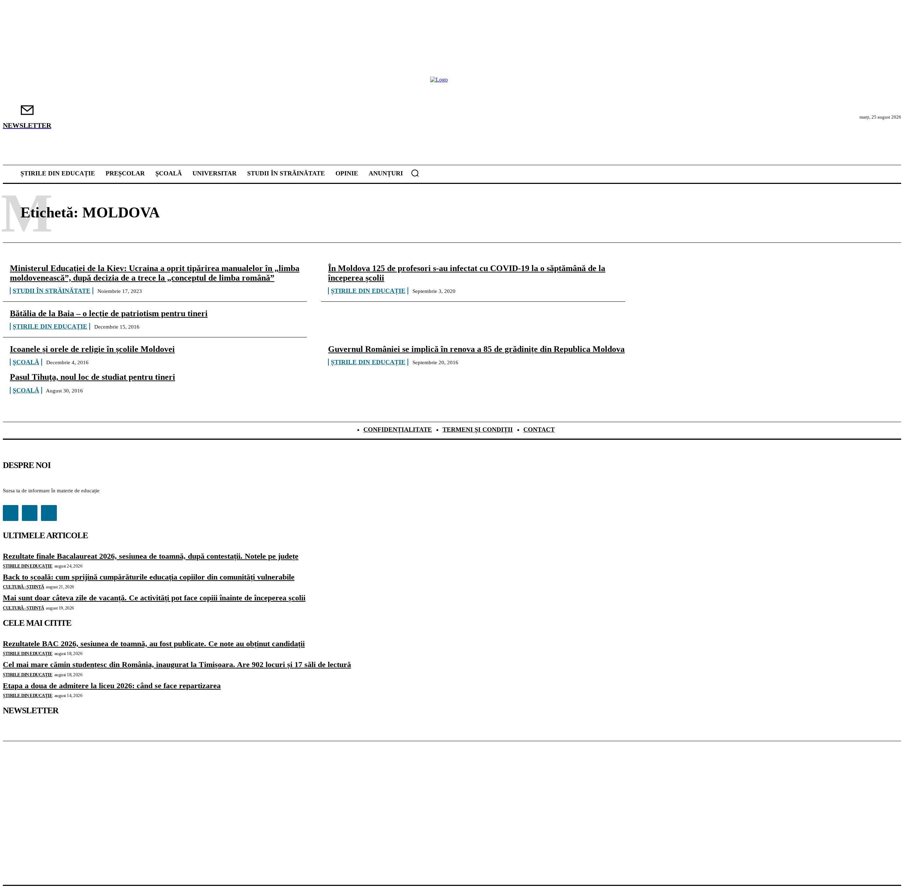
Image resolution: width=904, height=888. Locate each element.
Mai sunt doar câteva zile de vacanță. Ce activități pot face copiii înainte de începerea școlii (154, 597)
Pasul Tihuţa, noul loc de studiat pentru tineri (92, 377)
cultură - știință (23, 586)
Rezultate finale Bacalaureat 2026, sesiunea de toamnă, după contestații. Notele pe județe (150, 556)
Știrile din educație (368, 290)
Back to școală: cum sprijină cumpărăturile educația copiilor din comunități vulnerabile (149, 576)
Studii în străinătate (51, 290)
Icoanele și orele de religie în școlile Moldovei (92, 349)
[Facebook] (10, 513)
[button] (414, 172)
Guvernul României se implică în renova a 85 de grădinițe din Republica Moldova (476, 349)
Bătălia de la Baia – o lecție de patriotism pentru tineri (109, 313)
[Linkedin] (29, 513)
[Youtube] (48, 513)
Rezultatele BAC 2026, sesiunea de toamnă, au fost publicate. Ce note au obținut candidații (154, 643)
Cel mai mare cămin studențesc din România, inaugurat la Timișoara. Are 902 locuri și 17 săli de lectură (177, 664)
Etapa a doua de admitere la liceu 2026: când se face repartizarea (112, 685)
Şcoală (26, 362)
